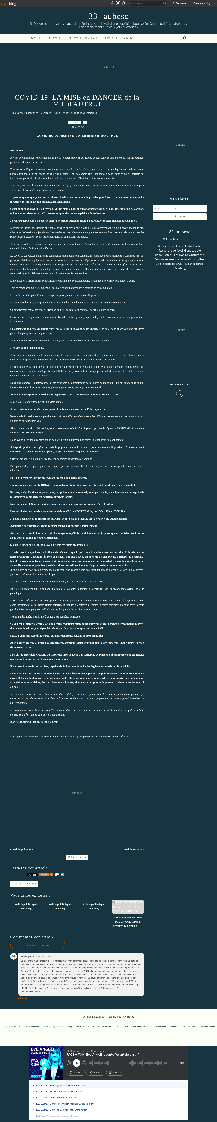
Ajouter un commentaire (38, 945)
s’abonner (78, 1073)
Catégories (54, 38)
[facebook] (112, 3)
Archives (111, 38)
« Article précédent (21, 849)
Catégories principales (83, 38)
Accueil (36, 38)
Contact (128, 38)
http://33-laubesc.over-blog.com (40, 721)
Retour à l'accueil (77, 857)
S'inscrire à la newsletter (24, 883)
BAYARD (182, 263)
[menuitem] (36, 38)
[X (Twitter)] (118, 3)
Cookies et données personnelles (183, 1026)
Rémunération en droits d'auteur (138, 1026)
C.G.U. (119, 1026)
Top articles (80, 1026)
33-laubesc (108, 16)
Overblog (128, 1016)
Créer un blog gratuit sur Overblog (58, 1026)
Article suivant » (134, 849)
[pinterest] (123, 3)
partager (98, 1073)
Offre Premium (160, 1026)
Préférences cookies (207, 1026)
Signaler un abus (105, 1026)
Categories (32, 112)
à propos (117, 1073)
